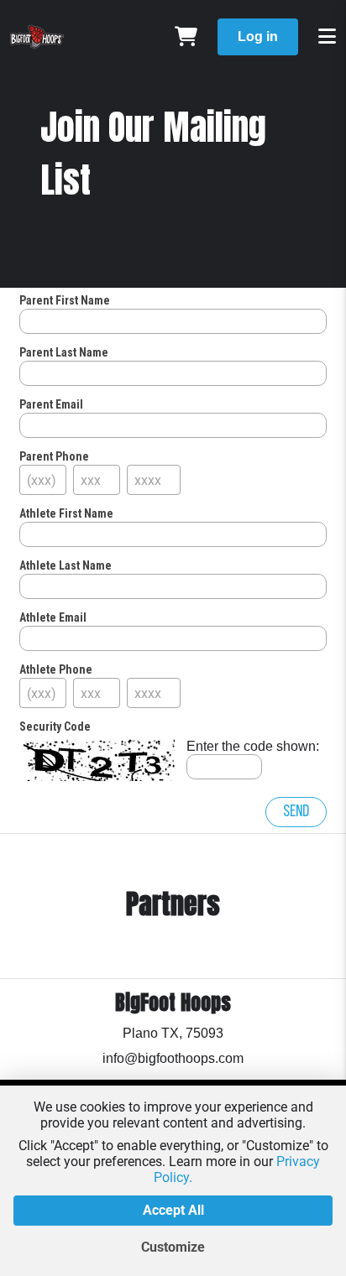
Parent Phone (54, 456)
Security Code (55, 726)
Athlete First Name (66, 513)
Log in (258, 36)
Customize (173, 1247)
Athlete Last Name (65, 565)
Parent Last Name (63, 352)
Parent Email (51, 404)
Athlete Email (52, 617)
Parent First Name (64, 300)
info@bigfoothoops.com (173, 1058)
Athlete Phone (55, 669)
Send (296, 812)
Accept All (173, 1210)
